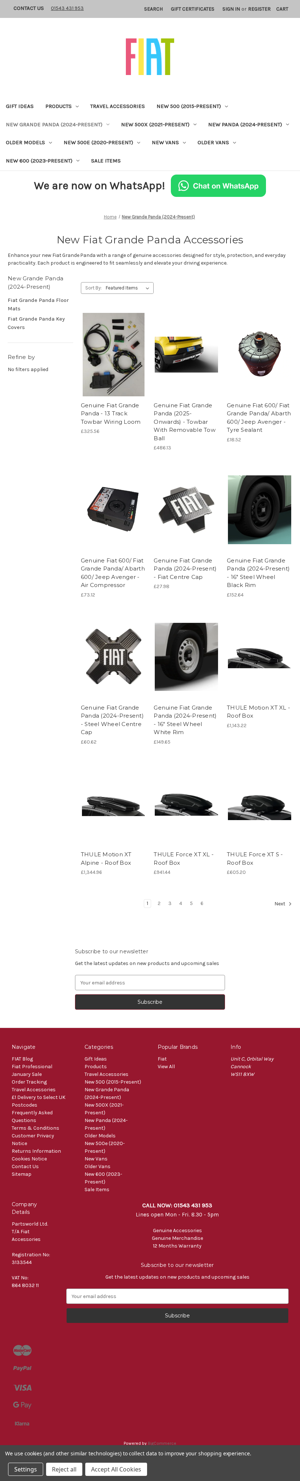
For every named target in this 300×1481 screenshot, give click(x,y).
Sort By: (93, 288)
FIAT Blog (22, 1059)
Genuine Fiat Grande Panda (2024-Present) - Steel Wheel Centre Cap (112, 720)
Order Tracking (29, 1082)
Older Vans (213, 142)
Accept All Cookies (116, 1469)
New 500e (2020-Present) (98, 142)
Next (280, 904)
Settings (25, 1469)
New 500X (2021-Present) (155, 124)
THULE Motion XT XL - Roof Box (258, 711)
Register (259, 9)
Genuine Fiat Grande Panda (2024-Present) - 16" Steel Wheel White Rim (185, 720)
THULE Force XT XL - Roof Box (184, 858)
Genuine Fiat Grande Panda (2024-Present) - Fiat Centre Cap (185, 568)
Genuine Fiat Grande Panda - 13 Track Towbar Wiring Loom (111, 413)
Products (58, 106)
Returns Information (36, 1151)
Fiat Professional (32, 1066)
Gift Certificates (192, 9)
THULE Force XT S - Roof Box (255, 858)
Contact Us (29, 8)
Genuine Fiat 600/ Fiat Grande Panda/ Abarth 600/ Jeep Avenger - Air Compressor (113, 573)
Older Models (25, 142)
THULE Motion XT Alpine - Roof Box (106, 858)
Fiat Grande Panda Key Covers (36, 322)
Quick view (112, 342)
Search (153, 9)
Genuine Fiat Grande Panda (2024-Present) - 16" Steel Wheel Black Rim (258, 573)
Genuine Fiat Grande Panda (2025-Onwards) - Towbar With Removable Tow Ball (184, 422)
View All (166, 1066)
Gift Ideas (20, 106)
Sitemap (21, 1174)
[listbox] (129, 288)
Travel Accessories (117, 106)
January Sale (27, 1074)
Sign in (231, 9)
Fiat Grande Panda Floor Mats (38, 304)
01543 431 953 (67, 8)
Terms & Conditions (35, 1128)
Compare (111, 355)
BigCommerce (162, 1443)
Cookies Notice (29, 1159)
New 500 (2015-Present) (189, 106)
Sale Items (106, 160)
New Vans (165, 142)
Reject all (64, 1469)
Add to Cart (113, 367)
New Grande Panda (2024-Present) (54, 124)
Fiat (162, 1059)
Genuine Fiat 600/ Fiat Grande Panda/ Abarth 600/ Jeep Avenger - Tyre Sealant (259, 418)
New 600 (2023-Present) (39, 160)
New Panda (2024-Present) (245, 124)
